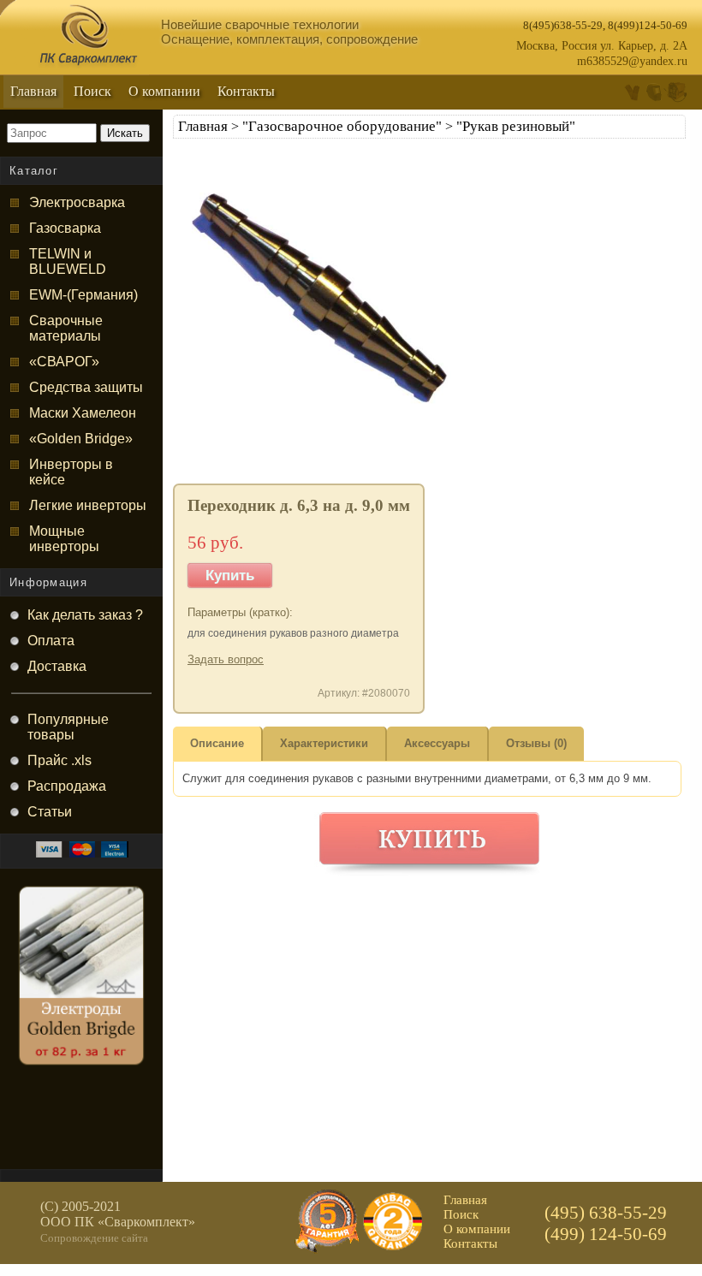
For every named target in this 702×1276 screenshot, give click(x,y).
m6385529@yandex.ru (632, 61)
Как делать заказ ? (85, 615)
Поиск (92, 91)
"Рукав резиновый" (515, 126)
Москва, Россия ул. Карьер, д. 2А (601, 45)
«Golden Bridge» (81, 438)
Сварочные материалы (66, 328)
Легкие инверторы (87, 505)
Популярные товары (68, 727)
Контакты (246, 91)
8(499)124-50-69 (647, 25)
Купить (229, 575)
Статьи (49, 811)
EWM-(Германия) (83, 295)
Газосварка (65, 228)
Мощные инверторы (64, 539)
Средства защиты (86, 387)
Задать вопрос (225, 659)
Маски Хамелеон (82, 413)
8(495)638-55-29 (563, 25)
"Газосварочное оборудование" (342, 126)
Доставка (56, 666)
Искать (125, 133)
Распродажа (66, 786)
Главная (33, 91)
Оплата (50, 640)
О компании (164, 91)
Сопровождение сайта (94, 1237)
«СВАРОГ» (64, 361)
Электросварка (77, 202)
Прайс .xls (59, 760)
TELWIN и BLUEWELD (67, 261)
